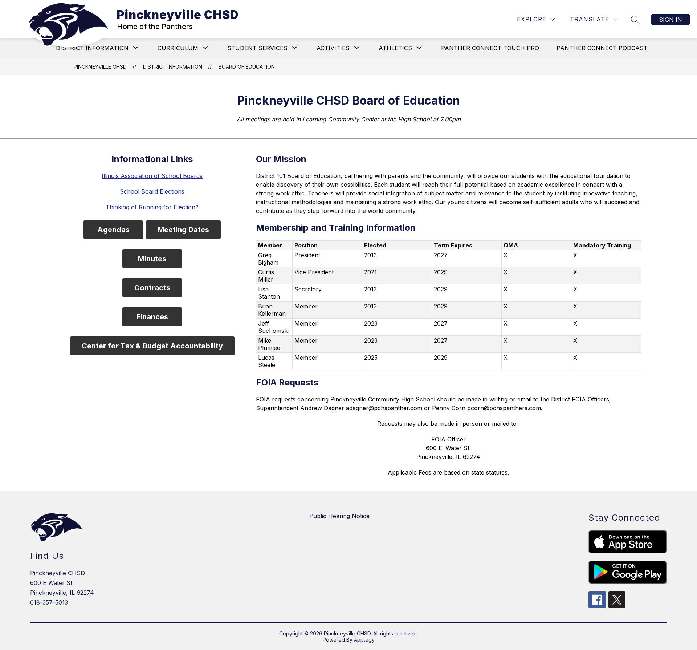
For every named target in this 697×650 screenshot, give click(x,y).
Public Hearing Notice (339, 516)
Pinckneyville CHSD (100, 67)
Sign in (670, 19)
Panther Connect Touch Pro (490, 48)
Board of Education (247, 67)
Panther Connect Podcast (602, 48)
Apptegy (364, 640)
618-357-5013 (49, 602)
